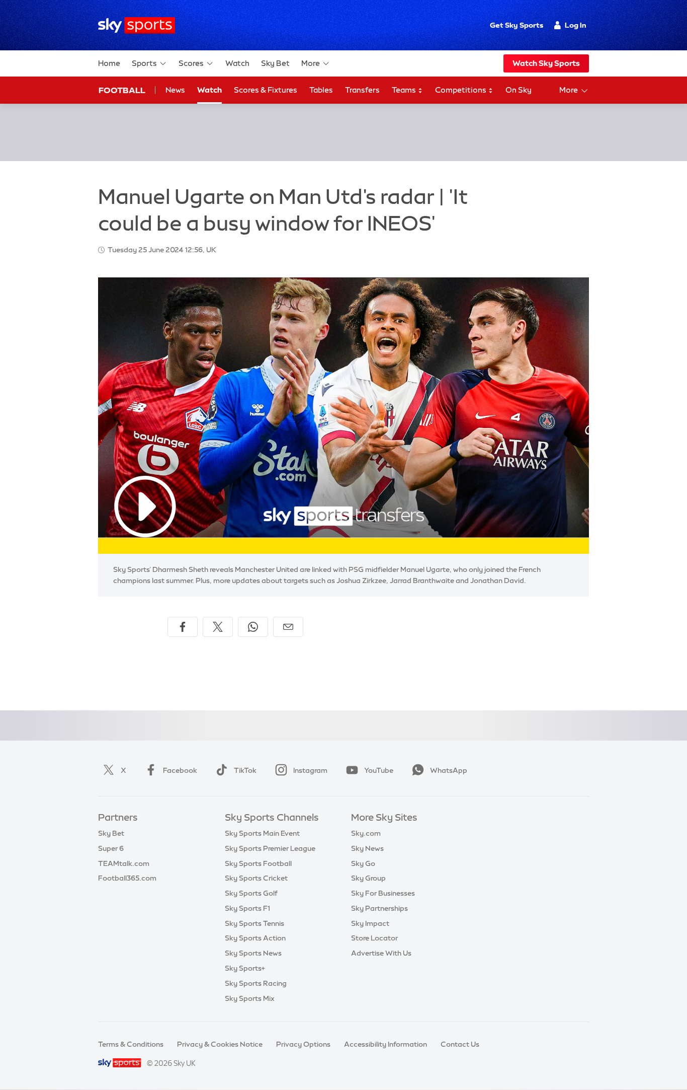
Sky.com (366, 833)
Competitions (461, 90)
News (175, 90)
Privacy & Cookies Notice (220, 1044)
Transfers (362, 90)
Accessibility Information (385, 1044)
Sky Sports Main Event (262, 833)
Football (122, 90)
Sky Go (363, 863)
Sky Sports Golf (251, 893)
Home (109, 63)
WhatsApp (448, 770)
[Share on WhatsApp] (253, 627)
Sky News (367, 848)
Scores (191, 63)
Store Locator (374, 937)
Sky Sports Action (255, 937)
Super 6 (111, 848)
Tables (321, 90)
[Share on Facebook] (182, 627)
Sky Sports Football (258, 863)
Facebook (180, 770)
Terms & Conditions (130, 1044)
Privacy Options (303, 1044)
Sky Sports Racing (256, 983)
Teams (404, 90)
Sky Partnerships (379, 908)
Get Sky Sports (516, 25)
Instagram (310, 770)
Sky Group (368, 878)
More (310, 63)
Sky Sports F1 (247, 908)
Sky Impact (370, 923)
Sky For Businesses (383, 893)
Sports (144, 63)
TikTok (245, 770)
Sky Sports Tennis (254, 923)
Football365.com (127, 878)
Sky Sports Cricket (256, 878)
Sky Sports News (253, 953)
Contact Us (460, 1044)
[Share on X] (218, 627)
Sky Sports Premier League (270, 848)
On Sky (518, 90)
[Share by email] (288, 627)
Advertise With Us (381, 953)
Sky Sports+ (245, 968)
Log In (575, 25)
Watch (237, 63)
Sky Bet (275, 63)
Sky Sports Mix (250, 998)
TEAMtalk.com (123, 863)
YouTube (378, 770)
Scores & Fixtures (265, 90)
